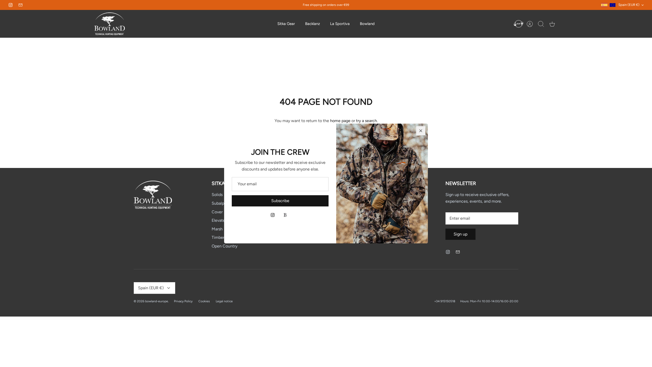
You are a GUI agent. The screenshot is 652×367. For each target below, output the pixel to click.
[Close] (420, 130)
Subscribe (280, 200)
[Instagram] (273, 215)
